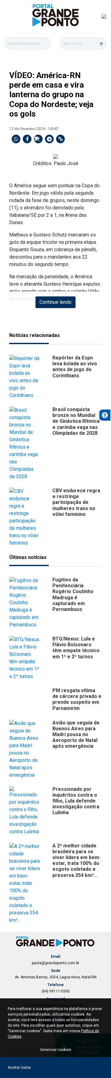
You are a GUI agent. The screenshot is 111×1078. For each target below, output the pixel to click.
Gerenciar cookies (55, 1050)
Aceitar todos (19, 1067)
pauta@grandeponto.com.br (55, 963)
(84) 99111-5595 (56, 991)
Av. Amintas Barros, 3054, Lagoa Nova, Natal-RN (56, 977)
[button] (104, 415)
